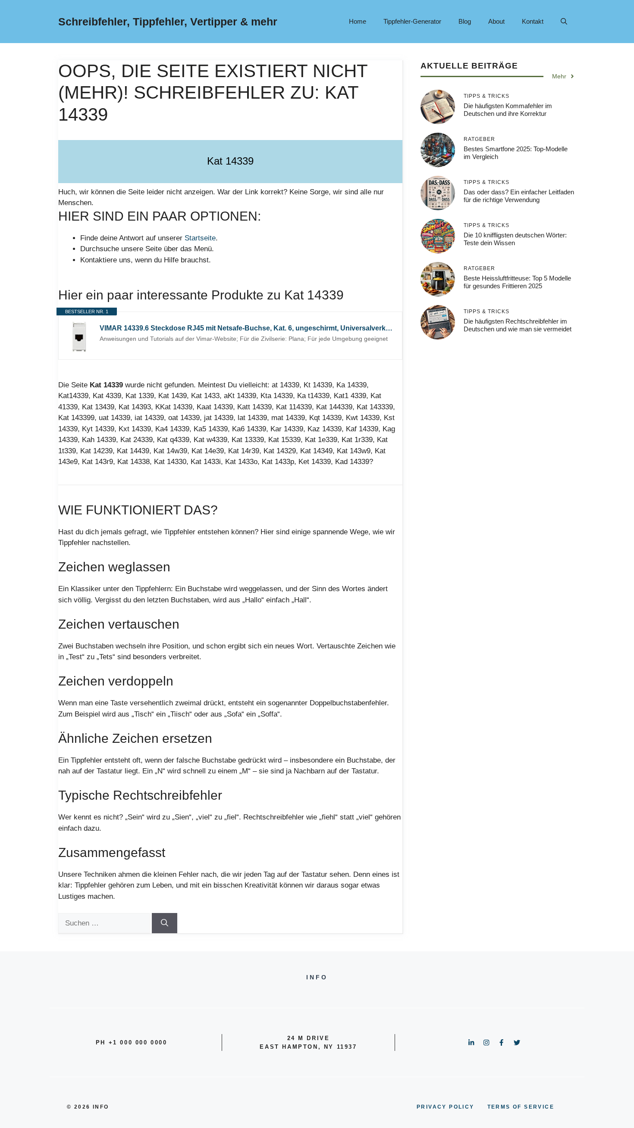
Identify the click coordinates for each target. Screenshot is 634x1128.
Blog (464, 21)
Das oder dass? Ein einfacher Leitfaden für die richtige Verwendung (519, 195)
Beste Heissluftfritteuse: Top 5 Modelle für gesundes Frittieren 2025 (517, 282)
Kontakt (532, 21)
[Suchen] (164, 923)
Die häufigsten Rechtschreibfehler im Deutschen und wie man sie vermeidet (517, 325)
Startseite (200, 238)
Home (357, 21)
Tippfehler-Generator (412, 21)
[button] (564, 21)
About (496, 21)
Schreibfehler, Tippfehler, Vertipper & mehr (167, 22)
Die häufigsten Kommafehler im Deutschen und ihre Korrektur (508, 109)
